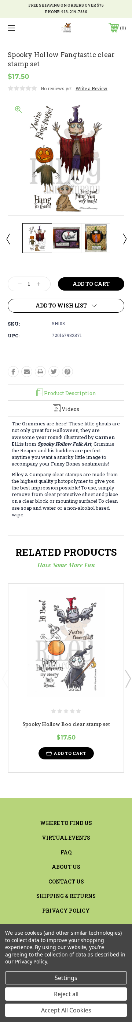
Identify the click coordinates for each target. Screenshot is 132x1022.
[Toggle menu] (19, 28)
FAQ (66, 852)
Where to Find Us (66, 822)
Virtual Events (66, 837)
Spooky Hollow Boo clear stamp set (66, 724)
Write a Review (91, 88)
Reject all (66, 994)
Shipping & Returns (66, 895)
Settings (66, 978)
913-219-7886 (74, 12)
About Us (66, 866)
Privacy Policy (66, 910)
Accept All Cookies (66, 1010)
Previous (7, 238)
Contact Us (66, 881)
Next (124, 238)
